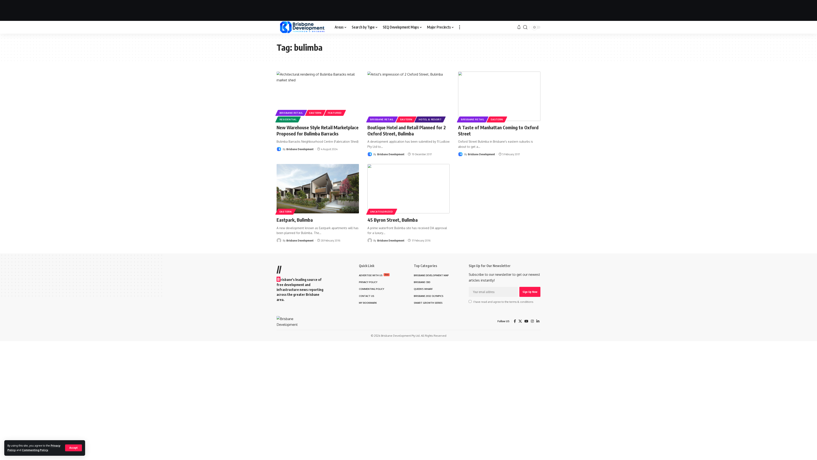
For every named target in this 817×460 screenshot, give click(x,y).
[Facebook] (515, 321)
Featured (335, 112)
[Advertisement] (408, 9)
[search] (525, 27)
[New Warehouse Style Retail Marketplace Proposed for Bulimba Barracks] (318, 96)
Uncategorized (381, 211)
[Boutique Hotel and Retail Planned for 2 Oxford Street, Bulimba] (408, 96)
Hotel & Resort (430, 119)
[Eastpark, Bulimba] (318, 188)
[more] (460, 27)
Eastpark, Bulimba (295, 220)
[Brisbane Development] (302, 27)
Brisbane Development (300, 149)
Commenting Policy (35, 450)
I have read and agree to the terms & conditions (503, 301)
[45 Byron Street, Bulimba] (408, 188)
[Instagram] (532, 321)
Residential (288, 119)
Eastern (315, 112)
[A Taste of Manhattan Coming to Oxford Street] (499, 96)
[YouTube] (526, 321)
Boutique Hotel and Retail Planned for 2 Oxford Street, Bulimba (406, 130)
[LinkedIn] (537, 321)
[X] (520, 321)
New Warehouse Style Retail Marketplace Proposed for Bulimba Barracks (318, 130)
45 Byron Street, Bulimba (392, 220)
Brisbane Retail (291, 112)
